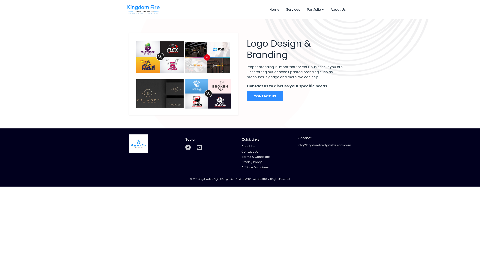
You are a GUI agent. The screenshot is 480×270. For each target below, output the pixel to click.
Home (274, 10)
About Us (338, 10)
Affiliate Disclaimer (255, 167)
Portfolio (314, 10)
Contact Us (250, 152)
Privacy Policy (252, 162)
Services (293, 10)
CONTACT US (265, 96)
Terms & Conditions (256, 157)
